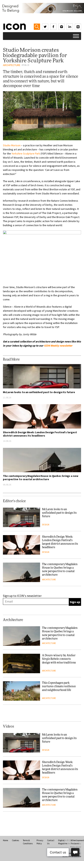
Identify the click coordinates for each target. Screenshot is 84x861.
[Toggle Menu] (76, 36)
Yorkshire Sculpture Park (26, 153)
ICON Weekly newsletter (58, 345)
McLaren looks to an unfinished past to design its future (39, 392)
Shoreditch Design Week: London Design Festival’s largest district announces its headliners (40, 433)
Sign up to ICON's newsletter (22, 596)
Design (45, 524)
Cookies (15, 840)
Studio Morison (12, 145)
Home (5, 840)
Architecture (11, 65)
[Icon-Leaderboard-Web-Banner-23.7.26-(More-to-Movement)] (42, 8)
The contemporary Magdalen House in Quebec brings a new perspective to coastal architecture (40, 477)
